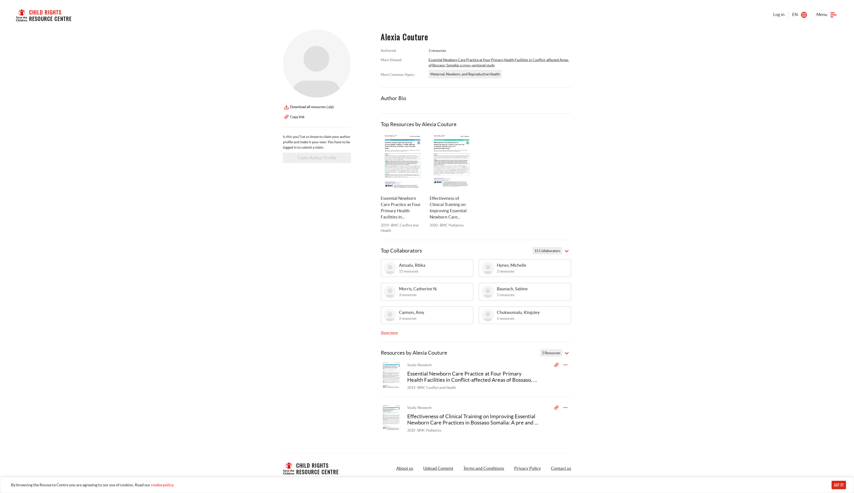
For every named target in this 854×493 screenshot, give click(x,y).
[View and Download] (565, 364)
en (795, 14)
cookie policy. (162, 485)
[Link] (415, 141)
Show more (389, 333)
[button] (438, 468)
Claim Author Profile (317, 158)
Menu (821, 14)
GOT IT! (839, 485)
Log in (779, 14)
